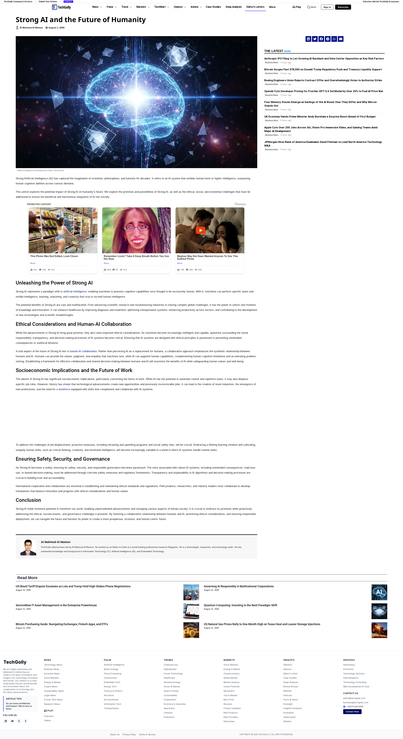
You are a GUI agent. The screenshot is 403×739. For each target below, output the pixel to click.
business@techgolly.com (355, 702)
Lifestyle (168, 712)
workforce (64, 389)
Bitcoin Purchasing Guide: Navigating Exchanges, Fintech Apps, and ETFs (62, 624)
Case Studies (290, 678)
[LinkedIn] (5, 721)
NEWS (47, 660)
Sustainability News (54, 691)
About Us (114, 734)
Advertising (349, 664)
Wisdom (287, 721)
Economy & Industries (175, 704)
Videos (47, 720)
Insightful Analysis (292, 708)
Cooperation (170, 699)
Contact (68, 1)
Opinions (287, 664)
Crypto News (50, 686)
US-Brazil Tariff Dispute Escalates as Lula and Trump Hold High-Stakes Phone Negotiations (73, 586)
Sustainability (170, 695)
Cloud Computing (112, 673)
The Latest (277, 51)
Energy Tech (110, 686)
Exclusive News (52, 673)
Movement (229, 691)
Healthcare (169, 678)
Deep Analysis (290, 682)
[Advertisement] (136, 417)
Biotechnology (111, 669)
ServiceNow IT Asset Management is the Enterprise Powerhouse (56, 605)
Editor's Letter (290, 673)
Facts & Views (290, 699)
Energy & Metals (52, 682)
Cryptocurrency (232, 673)
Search (313, 7)
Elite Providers (231, 717)
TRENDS (168, 660)
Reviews (228, 704)
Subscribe (343, 7)
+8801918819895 (355, 706)
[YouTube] (12, 721)
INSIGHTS (288, 660)
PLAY (50, 710)
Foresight (288, 704)
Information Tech (112, 704)
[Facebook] (25, 721)
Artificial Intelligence (114, 664)
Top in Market (230, 695)
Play (298, 7)
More (272, 7)
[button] (308, 39)
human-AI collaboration (83, 351)
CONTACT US (350, 693)
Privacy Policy (129, 734)
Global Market (231, 678)
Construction (110, 678)
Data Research (350, 678)
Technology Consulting (354, 682)
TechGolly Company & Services (18, 1)
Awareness (169, 708)
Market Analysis (232, 682)
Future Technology (173, 673)
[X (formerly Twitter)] (18, 721)
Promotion (348, 669)
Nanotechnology (172, 682)
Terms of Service (147, 734)
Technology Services (353, 673)
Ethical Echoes (290, 686)
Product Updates (232, 708)
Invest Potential (231, 686)
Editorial (287, 691)
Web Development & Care (356, 686)
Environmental (111, 699)
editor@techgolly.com (354, 698)
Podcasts (49, 716)
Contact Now (352, 711)
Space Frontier (171, 691)
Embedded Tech (112, 682)
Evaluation (169, 717)
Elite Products (231, 712)
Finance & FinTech (113, 691)
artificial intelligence (75, 291)
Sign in (327, 7)
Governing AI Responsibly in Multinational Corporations (239, 586)
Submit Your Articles (48, 1)
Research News (52, 704)
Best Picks (229, 699)
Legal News (50, 695)
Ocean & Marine (172, 686)
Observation (289, 717)
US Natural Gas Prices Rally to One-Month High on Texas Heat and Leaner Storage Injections (262, 624)
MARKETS (229, 660)
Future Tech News (53, 699)
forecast (287, 695)
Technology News (53, 664)
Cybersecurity (171, 664)
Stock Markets (51, 678)
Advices (287, 669)
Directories (229, 721)
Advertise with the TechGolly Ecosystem (381, 1)
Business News (51, 669)
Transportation (111, 708)
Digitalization (170, 669)
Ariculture (109, 695)
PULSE (107, 660)
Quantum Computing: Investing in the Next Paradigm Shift (240, 605)
